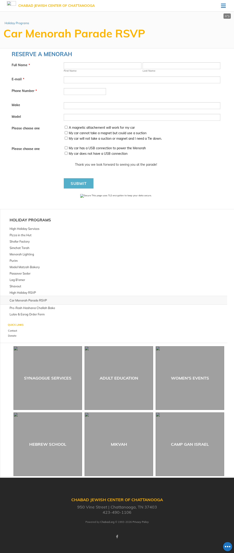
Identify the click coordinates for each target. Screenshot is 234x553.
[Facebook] (117, 536)
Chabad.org (107, 522)
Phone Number (24, 91)
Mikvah (119, 444)
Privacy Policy (141, 522)
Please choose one (26, 128)
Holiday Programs (17, 23)
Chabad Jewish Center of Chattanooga (56, 5)
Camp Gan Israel (190, 444)
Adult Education (119, 378)
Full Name (21, 65)
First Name (70, 70)
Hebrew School (47, 444)
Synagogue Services (48, 378)
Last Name (149, 70)
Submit (79, 183)
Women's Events (190, 378)
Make (16, 105)
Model (16, 117)
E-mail (18, 79)
